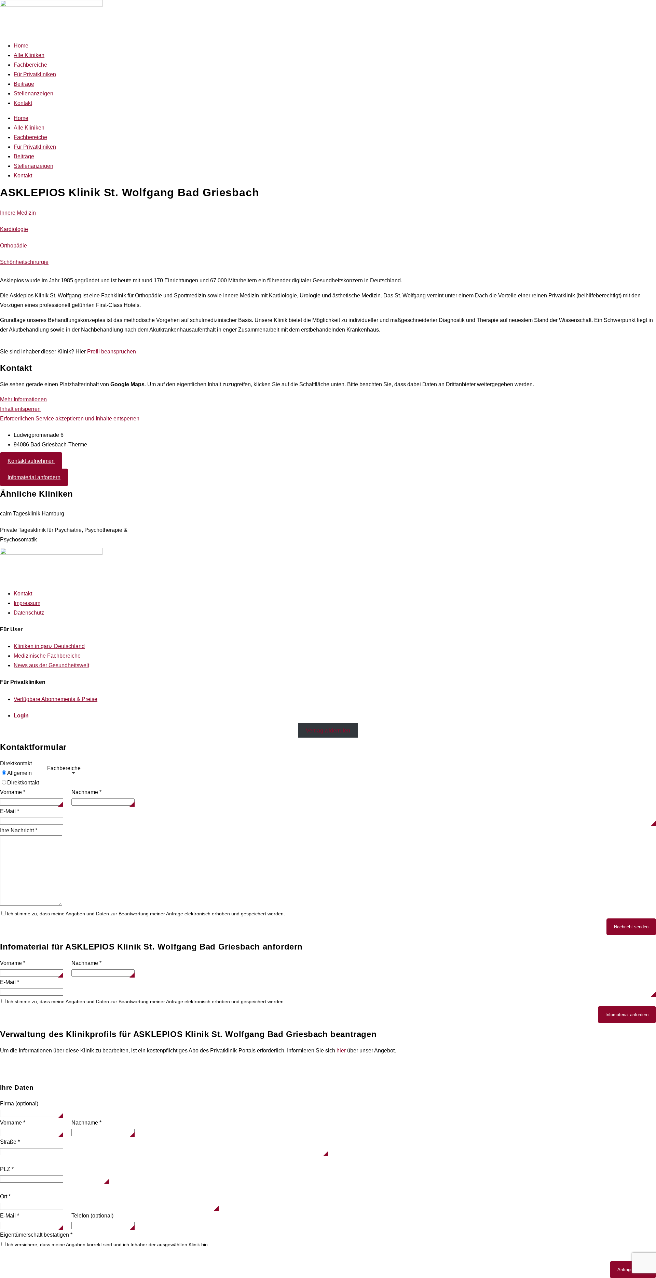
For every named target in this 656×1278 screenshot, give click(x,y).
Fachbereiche (30, 65)
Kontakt (23, 103)
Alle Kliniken (29, 55)
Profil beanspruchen (111, 351)
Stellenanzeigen (33, 93)
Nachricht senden (631, 926)
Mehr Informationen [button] (23, 399)
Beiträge (24, 84)
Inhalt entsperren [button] (20, 409)
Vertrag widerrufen (328, 731)
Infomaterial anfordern (626, 1014)
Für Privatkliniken (35, 74)
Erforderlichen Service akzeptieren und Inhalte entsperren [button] (69, 418)
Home (21, 46)
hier (341, 1050)
